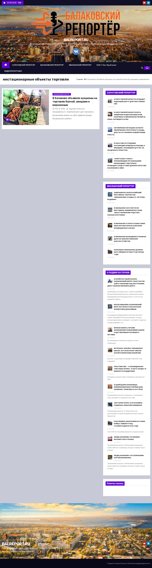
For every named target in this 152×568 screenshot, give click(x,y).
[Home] (6, 65)
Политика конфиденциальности (139, 563)
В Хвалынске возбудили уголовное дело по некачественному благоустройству (130, 239)
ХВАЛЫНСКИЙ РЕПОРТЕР (80, 65)
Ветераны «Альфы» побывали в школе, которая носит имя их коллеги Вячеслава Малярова (128, 350)
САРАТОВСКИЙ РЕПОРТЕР (23, 65)
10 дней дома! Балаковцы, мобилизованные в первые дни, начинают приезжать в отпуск (128, 387)
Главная (79, 79)
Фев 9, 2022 (60, 109)
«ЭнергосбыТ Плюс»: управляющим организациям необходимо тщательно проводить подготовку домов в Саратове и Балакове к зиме (126, 163)
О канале (117, 563)
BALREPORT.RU (76, 40)
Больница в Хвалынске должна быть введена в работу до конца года (129, 252)
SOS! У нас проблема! (106, 65)
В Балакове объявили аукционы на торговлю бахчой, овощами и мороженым (74, 102)
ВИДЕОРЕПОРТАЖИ (13, 71)
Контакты (124, 563)
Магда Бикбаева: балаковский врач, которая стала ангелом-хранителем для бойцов (128, 307)
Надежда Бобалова (76, 109)
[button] (142, 68)
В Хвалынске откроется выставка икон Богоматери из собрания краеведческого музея (129, 226)
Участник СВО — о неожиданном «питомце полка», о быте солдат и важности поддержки (130, 369)
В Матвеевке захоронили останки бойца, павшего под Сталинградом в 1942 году (129, 423)
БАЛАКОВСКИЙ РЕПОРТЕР (52, 65)
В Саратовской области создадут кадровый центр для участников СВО (129, 101)
